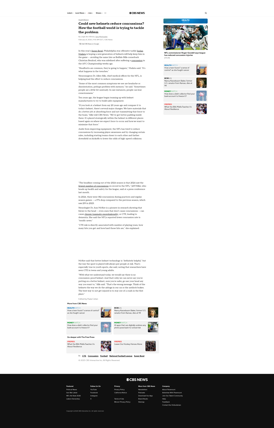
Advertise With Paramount (172, 393)
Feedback (166, 402)
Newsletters (142, 389)
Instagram (94, 396)
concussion (136, 60)
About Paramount (168, 389)
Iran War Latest (71, 393)
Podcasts (141, 393)
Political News (71, 389)
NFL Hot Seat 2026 (73, 396)
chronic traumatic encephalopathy (101, 214)
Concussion (93, 356)
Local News (80, 13)
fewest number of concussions (93, 186)
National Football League (120, 356)
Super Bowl (97, 51)
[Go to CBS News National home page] (137, 13)
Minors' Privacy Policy (122, 402)
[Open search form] (206, 13)
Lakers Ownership (73, 399)
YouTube (93, 389)
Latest (69, 13)
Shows (98, 13)
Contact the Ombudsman (171, 405)
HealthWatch (83, 20)
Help (164, 399)
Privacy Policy (119, 389)
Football (104, 356)
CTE (84, 356)
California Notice (120, 393)
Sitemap (141, 402)
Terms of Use (119, 399)
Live (90, 13)
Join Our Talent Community (172, 396)
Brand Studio (143, 399)
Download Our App (145, 396)
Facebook (94, 393)
